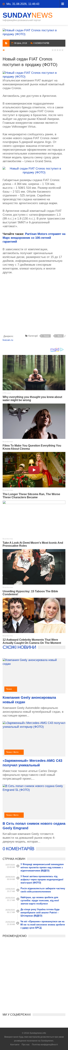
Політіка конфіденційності (45, 1044)
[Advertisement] (35, 305)
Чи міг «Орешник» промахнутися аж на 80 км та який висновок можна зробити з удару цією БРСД (42, 924)
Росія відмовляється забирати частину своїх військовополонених (43, 890)
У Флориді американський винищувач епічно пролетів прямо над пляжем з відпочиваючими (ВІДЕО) (42, 867)
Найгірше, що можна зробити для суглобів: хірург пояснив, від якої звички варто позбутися (40, 900)
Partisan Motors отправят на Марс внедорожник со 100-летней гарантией (34, 237)
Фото (60, 336)
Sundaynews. (47, 1041)
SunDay (28, 15)
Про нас (26, 1044)
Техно (46, 336)
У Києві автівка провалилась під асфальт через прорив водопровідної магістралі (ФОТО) (42, 879)
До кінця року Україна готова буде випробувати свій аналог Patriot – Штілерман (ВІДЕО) (40, 912)
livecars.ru (8, 340)
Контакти (14, 1044)
